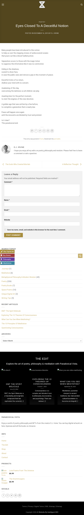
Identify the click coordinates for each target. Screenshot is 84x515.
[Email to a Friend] (44, 131)
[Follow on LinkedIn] (20, 495)
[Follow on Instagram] (7, 495)
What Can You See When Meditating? (16, 319)
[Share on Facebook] (36, 131)
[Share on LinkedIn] (52, 131)
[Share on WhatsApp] (32, 131)
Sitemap (59, 506)
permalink (57, 139)
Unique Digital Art (8, 294)
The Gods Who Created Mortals (17, 164)
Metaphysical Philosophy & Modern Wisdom (19, 277)
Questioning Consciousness (12, 328)
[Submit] (80, 256)
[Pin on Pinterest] (48, 131)
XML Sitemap (50, 506)
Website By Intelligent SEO (48, 512)
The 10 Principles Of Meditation (14, 324)
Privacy (30, 506)
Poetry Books (7, 286)
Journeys (5, 269)
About (4, 453)
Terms (24, 506)
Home (4, 441)
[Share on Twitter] (40, 131)
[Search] (81, 5)
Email (6, 210)
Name (7, 200)
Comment (8, 182)
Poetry (42, 22)
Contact (5, 457)
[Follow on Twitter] (11, 495)
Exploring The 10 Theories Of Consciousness (19, 315)
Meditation (6, 273)
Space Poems (7, 290)
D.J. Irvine (55, 33)
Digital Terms (39, 506)
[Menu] (3, 4)
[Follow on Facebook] (3, 495)
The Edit (5, 445)
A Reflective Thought (70, 164)
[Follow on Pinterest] (16, 495)
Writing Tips (6, 298)
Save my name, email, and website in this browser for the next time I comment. (36, 230)
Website (7, 220)
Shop (4, 449)
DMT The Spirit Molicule (11, 311)
